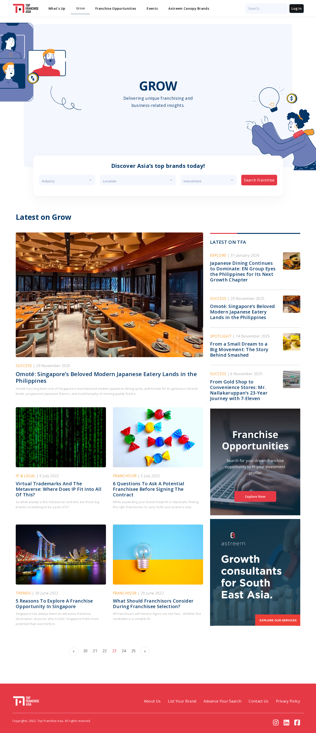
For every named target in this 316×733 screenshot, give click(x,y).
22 (104, 650)
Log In (296, 8)
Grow (80, 8)
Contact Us (258, 701)
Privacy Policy (288, 701)
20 (85, 650)
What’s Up (56, 8)
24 (124, 650)
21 (95, 650)
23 (114, 650)
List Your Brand (182, 701)
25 (133, 650)
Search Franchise (259, 180)
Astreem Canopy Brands (188, 8)
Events (152, 8)
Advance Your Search (222, 701)
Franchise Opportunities (115, 8)
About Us (152, 701)
